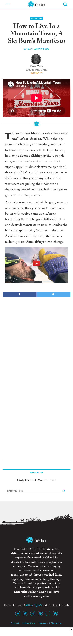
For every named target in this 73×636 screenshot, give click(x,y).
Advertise (28, 623)
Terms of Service (50, 623)
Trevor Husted (36, 66)
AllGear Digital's (33, 605)
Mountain (36, 18)
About (14, 623)
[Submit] (64, 491)
